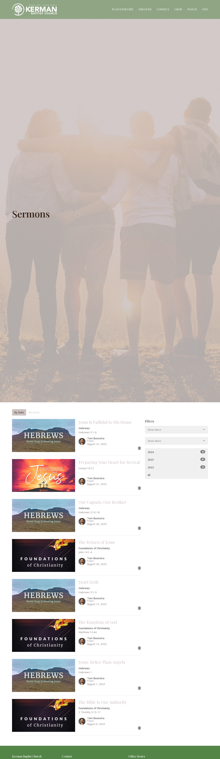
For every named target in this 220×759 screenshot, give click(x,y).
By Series (34, 412)
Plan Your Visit (122, 9)
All (149, 475)
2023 (176, 459)
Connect (163, 9)
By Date (19, 412)
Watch (192, 9)
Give (205, 9)
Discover (145, 9)
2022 (176, 467)
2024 (176, 452)
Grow (178, 9)
